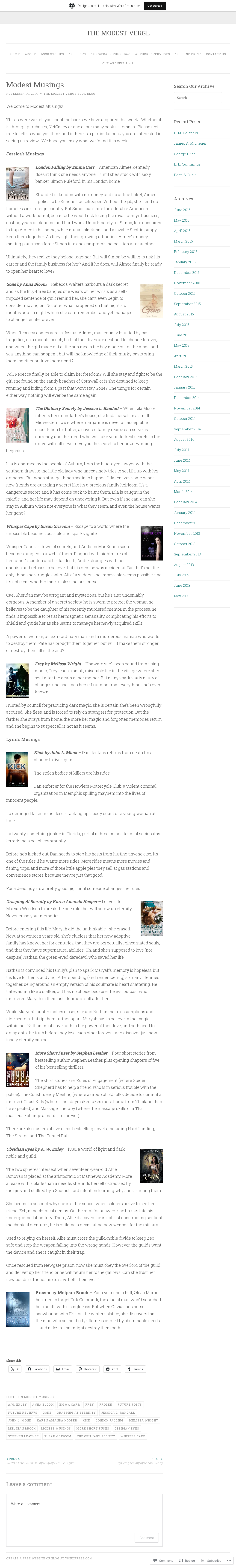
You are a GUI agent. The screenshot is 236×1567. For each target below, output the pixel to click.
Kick (86, 1420)
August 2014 (184, 439)
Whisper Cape (133, 1436)
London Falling (110, 1420)
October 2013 (184, 543)
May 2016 (181, 220)
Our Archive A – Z (118, 63)
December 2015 (187, 272)
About (30, 54)
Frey (89, 1404)
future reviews (22, 1412)
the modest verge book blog (69, 93)
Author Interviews (152, 54)
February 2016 (186, 251)
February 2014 (185, 502)
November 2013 (187, 533)
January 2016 (185, 262)
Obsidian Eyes (127, 1428)
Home (15, 54)
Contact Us (216, 54)
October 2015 (184, 293)
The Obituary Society (96, 1436)
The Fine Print (188, 54)
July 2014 (181, 449)
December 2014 (187, 397)
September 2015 (187, 303)
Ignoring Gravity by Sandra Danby (140, 1461)
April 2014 (182, 481)
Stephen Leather (23, 1436)
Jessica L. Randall (118, 1412)
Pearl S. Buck (185, 174)
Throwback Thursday (110, 54)
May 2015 (181, 345)
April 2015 (182, 356)
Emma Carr (69, 1404)
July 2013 (181, 575)
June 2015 (182, 335)
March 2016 (183, 241)
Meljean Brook (22, 1428)
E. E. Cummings (187, 164)
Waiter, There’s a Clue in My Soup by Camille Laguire (40, 1461)
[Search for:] (198, 97)
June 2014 (182, 460)
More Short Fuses (92, 1428)
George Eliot (184, 154)
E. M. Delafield (186, 133)
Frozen (105, 1404)
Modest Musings (39, 1397)
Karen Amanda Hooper (57, 1420)
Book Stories (52, 54)
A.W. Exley (17, 1404)
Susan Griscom (57, 1436)
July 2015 (181, 324)
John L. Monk (19, 1420)
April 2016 (182, 230)
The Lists (77, 54)
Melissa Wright (143, 1420)
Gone (47, 1412)
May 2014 (181, 470)
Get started (155, 5)
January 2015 (184, 387)
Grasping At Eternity (76, 1412)
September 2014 (187, 429)
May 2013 (181, 596)
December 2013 (187, 522)
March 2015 (183, 366)
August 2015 (184, 314)
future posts (130, 1404)
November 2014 (187, 408)
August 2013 (184, 564)
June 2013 (182, 585)
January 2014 (184, 512)
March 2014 (183, 491)
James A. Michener (190, 143)
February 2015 (185, 377)
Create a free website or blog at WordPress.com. (49, 1558)
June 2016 (182, 209)
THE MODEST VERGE (118, 33)
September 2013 (187, 554)
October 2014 (184, 418)
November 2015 (187, 282)
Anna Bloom (43, 1404)
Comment (146, 1538)
